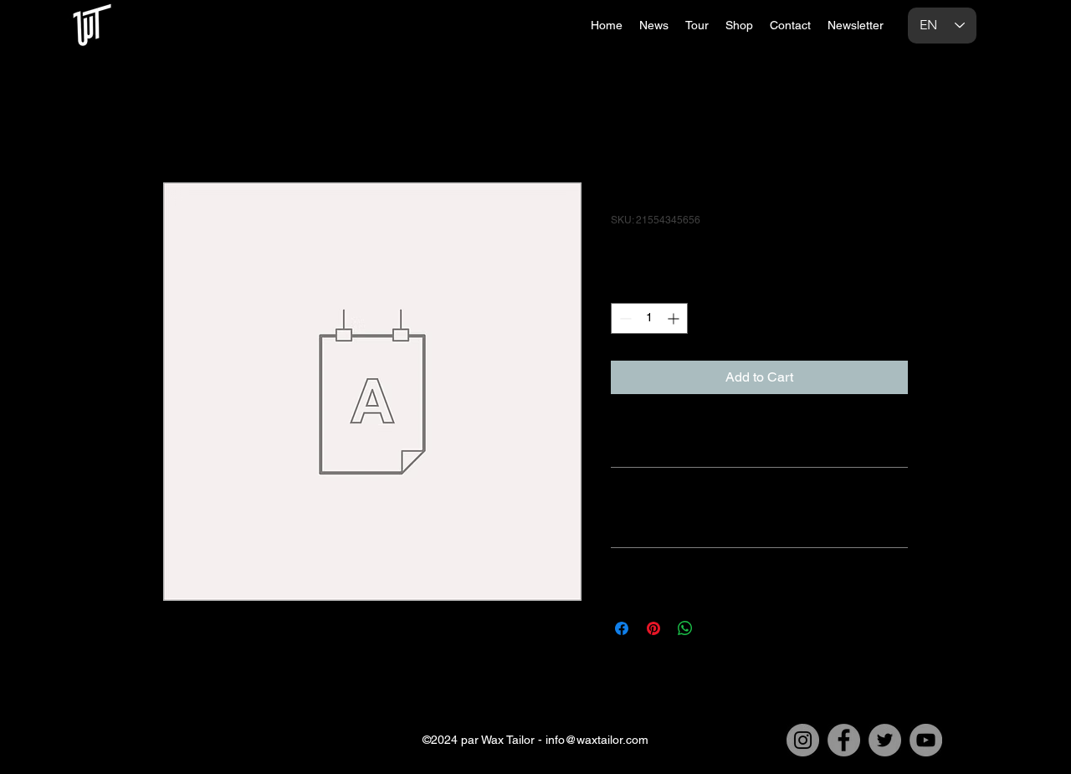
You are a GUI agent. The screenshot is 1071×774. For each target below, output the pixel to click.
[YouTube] (926, 740)
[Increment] (674, 318)
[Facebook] (844, 740)
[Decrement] (623, 318)
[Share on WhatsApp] (685, 628)
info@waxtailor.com (597, 739)
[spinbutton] (649, 318)
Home (181, 122)
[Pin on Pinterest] (653, 628)
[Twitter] (885, 740)
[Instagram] (803, 740)
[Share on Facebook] (622, 628)
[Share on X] (717, 628)
